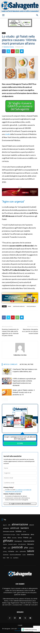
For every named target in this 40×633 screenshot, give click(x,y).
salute (30, 551)
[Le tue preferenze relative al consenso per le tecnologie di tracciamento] (29, 629)
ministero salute (12, 544)
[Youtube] (30, 618)
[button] (3, 15)
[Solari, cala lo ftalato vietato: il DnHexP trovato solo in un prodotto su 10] (7, 392)
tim (8, 558)
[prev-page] (3, 399)
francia (25, 538)
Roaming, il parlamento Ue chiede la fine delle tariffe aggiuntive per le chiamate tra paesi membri (10, 332)
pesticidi (17, 547)
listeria (5, 544)
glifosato (8, 541)
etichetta (14, 537)
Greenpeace (18, 541)
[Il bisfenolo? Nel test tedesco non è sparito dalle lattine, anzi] (7, 371)
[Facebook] (4, 51)
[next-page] (6, 399)
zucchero (15, 558)
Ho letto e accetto (18, 490)
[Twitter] (8, 51)
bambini (25, 528)
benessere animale (8, 531)
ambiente (6, 528)
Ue (11, 558)
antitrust (14, 528)
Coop (18, 534)
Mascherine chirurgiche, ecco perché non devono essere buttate (30, 331)
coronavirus (25, 534)
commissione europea (9, 534)
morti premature (31, 306)
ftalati (9, 306)
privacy (5, 551)
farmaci (20, 538)
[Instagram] (15, 618)
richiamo (11, 551)
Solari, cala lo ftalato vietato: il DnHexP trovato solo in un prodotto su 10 (24, 392)
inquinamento (28, 541)
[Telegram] (22, 51)
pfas (26, 548)
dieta (32, 534)
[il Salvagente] (20, 6)
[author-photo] (20, 352)
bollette (18, 531)
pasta (9, 548)
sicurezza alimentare (15, 554)
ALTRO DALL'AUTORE (26, 364)
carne (24, 531)
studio (7, 134)
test (4, 558)
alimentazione (20, 524)
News (4, 33)
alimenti (31, 525)
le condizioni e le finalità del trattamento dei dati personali (18, 490)
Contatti (20, 625)
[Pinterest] (13, 51)
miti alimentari (22, 544)
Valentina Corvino (8, 47)
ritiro (17, 551)
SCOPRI (20, 443)
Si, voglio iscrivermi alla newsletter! (20, 503)
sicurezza (5, 554)
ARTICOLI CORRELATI (10, 364)
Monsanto (30, 544)
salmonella (23, 551)
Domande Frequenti (20, 630)
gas (31, 538)
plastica (31, 548)
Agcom (5, 525)
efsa (8, 538)
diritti (4, 538)
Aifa (9, 525)
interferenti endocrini (19, 306)
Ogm (4, 548)
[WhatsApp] (17, 51)
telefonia (30, 554)
